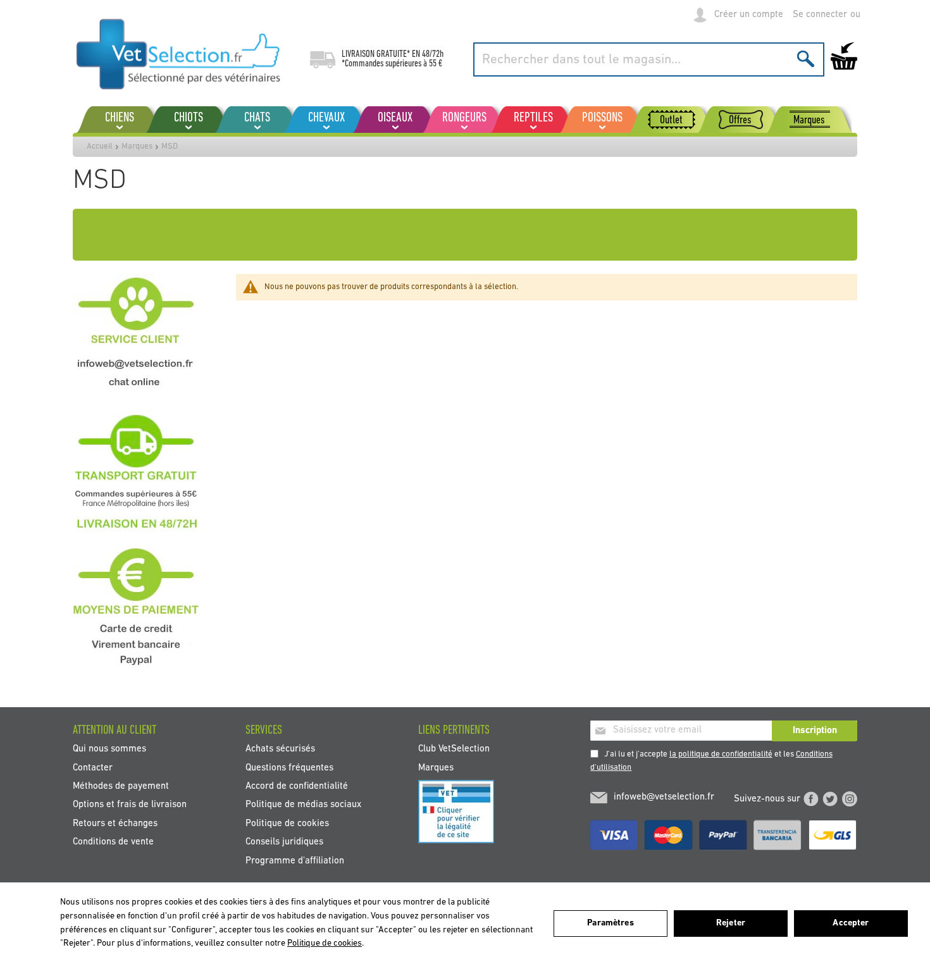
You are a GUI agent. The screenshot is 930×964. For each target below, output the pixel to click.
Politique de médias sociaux (303, 805)
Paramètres (610, 923)
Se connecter (820, 15)
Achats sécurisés (280, 749)
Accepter (851, 923)
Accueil (100, 146)
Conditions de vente (113, 842)
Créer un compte (748, 15)
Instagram (849, 798)
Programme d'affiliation (294, 860)
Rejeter (730, 923)
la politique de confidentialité (720, 754)
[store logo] (179, 53)
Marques (136, 146)
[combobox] (648, 59)
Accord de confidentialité (296, 786)
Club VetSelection (454, 749)
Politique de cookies (287, 823)
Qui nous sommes (109, 749)
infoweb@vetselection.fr (664, 797)
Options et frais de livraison (130, 805)
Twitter (830, 799)
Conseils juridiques (284, 842)
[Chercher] (806, 58)
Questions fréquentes (289, 767)
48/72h (432, 54)
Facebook (811, 799)
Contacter (93, 767)
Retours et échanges (115, 823)
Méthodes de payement (121, 786)
